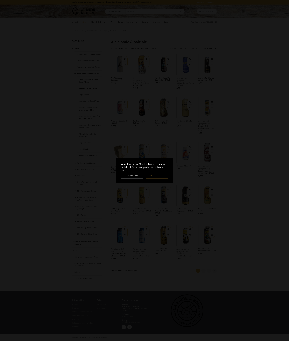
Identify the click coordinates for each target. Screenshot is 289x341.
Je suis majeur (132, 176)
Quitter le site (157, 176)
